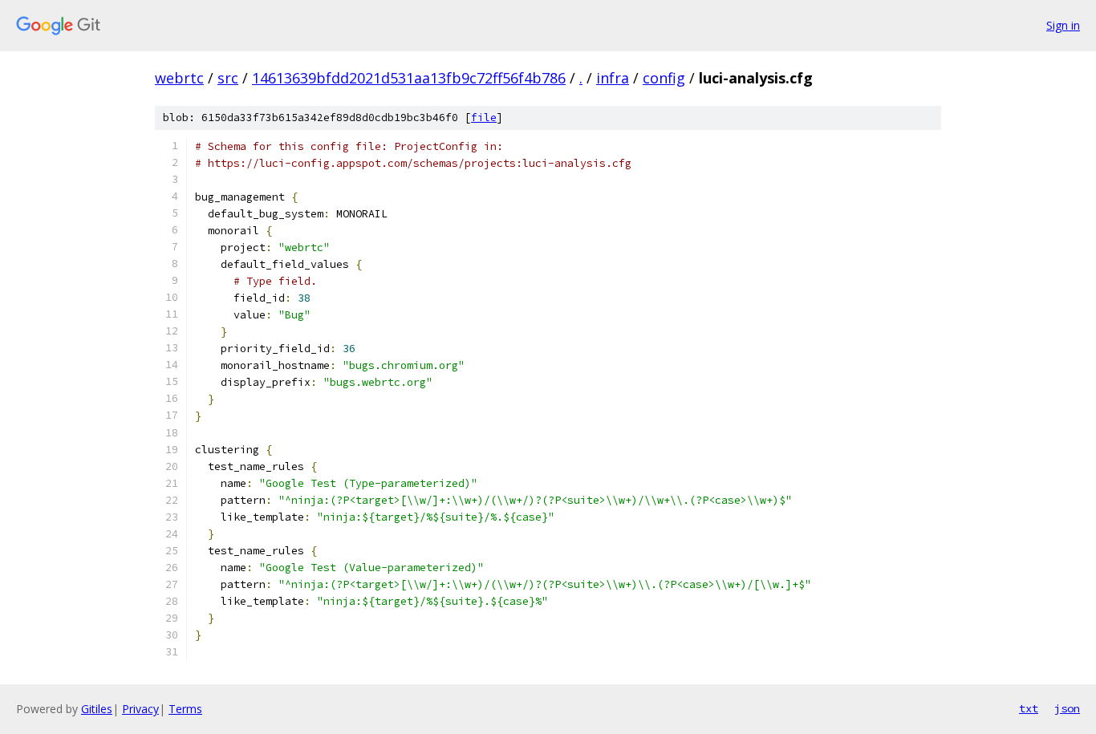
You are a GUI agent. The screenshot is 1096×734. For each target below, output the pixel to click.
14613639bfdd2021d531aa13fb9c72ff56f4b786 (409, 77)
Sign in (1063, 25)
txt (1028, 708)
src (227, 77)
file (484, 117)
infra (612, 77)
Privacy (140, 708)
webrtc (179, 77)
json (1067, 708)
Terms (185, 708)
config (664, 77)
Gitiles (96, 708)
